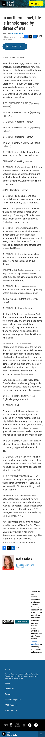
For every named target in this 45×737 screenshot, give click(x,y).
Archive (8, 694)
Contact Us (9, 689)
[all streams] (41, 734)
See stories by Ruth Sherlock (25, 566)
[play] (3, 734)
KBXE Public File (11, 710)
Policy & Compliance (13, 700)
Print (39, 35)
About (7, 683)
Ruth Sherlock (16, 33)
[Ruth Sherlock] (8, 562)
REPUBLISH (22, 621)
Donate (37, 4)
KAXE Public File (11, 705)
